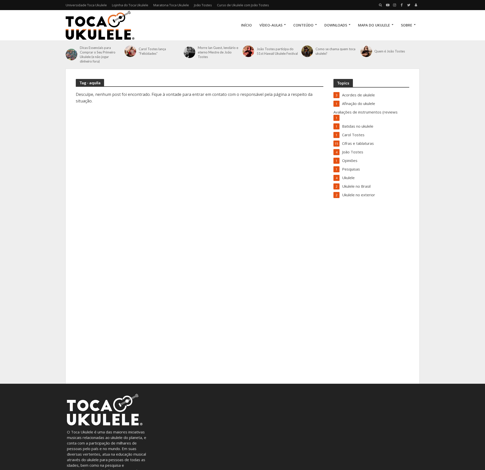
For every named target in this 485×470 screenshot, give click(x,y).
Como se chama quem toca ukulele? (335, 51)
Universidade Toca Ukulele (86, 5)
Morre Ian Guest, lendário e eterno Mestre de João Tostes (218, 52)
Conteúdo (303, 25)
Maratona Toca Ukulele (171, 5)
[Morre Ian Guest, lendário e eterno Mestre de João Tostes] (189, 52)
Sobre (406, 25)
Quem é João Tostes (389, 51)
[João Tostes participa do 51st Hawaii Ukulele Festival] (248, 51)
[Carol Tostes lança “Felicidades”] (130, 51)
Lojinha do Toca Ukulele (130, 5)
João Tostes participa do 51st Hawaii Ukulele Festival (277, 51)
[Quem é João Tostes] (366, 51)
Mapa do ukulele (374, 25)
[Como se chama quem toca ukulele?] (307, 51)
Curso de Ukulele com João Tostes (243, 5)
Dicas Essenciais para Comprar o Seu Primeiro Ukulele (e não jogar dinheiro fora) (97, 54)
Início (246, 25)
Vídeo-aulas (270, 25)
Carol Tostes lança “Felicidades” (152, 51)
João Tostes (203, 5)
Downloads (335, 25)
